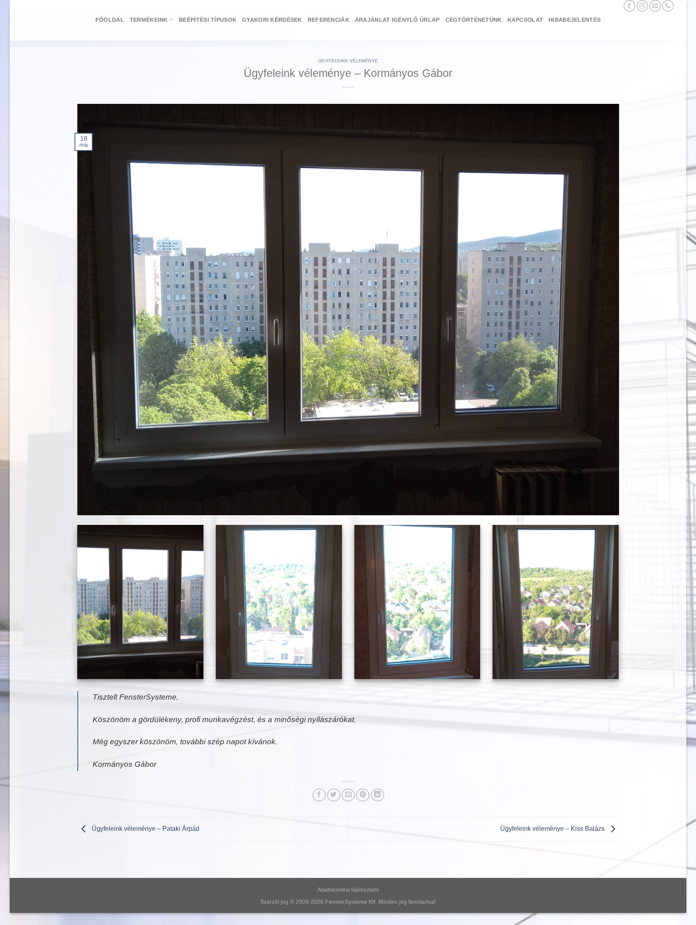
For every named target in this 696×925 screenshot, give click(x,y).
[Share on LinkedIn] (377, 795)
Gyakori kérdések (272, 20)
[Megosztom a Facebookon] (319, 795)
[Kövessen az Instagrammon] (642, 6)
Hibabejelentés (575, 20)
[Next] (621, 607)
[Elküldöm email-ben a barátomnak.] (348, 795)
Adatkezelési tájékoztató (348, 889)
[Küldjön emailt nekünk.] (655, 6)
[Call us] (668, 6)
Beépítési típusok (207, 20)
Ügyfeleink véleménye (348, 60)
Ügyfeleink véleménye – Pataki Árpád (144, 828)
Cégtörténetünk (473, 20)
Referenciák (328, 20)
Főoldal (109, 20)
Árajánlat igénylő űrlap (397, 20)
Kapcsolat (525, 20)
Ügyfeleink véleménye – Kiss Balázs (553, 828)
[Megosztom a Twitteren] (333, 795)
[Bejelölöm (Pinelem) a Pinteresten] (362, 795)
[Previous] (76, 607)
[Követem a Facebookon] (629, 6)
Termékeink (149, 20)
